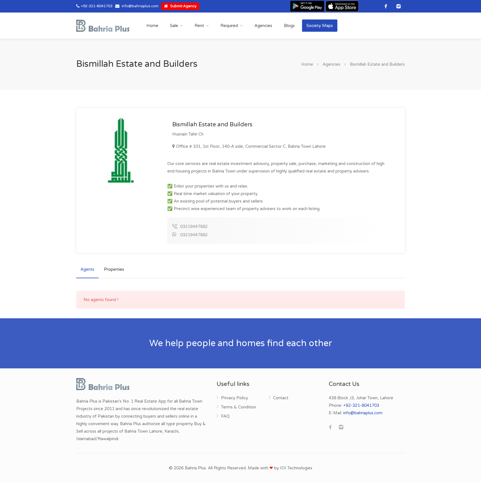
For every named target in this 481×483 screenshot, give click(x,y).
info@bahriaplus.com (140, 6)
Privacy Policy (234, 397)
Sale (174, 25)
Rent (199, 25)
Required (229, 25)
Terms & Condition (238, 407)
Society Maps (319, 25)
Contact (280, 397)
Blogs (289, 25)
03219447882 (194, 226)
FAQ (225, 416)
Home (152, 25)
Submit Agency (183, 6)
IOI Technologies (296, 467)
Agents (87, 269)
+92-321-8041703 (96, 6)
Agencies (263, 25)
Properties (114, 269)
